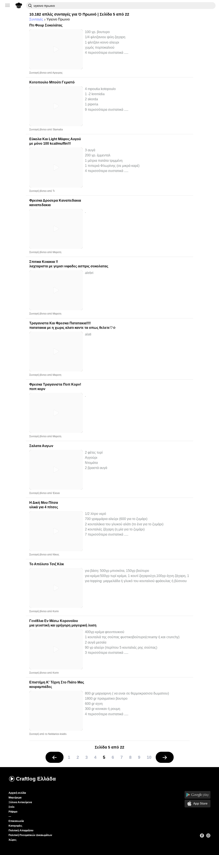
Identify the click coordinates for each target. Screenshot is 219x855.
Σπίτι (11, 807)
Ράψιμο (13, 811)
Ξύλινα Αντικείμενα (20, 802)
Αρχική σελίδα (17, 793)
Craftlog (36, 779)
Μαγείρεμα (15, 797)
